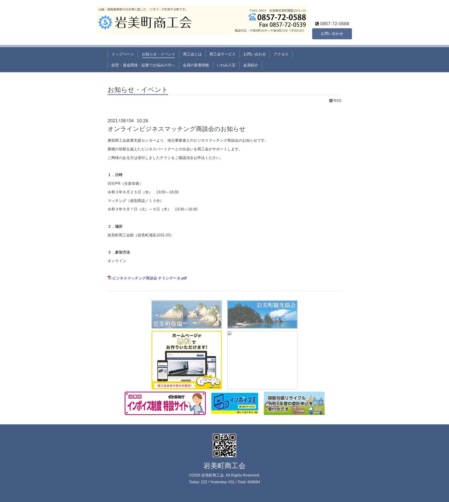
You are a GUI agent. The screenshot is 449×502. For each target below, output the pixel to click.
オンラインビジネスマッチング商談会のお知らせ (177, 128)
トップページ (123, 54)
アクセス (281, 54)
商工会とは (192, 54)
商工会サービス (223, 54)
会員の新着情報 (196, 65)
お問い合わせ (332, 34)
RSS (337, 101)
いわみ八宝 (226, 65)
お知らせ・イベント (158, 54)
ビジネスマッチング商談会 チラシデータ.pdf (149, 278)
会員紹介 (250, 65)
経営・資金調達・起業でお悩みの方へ (143, 65)
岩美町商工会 (224, 465)
